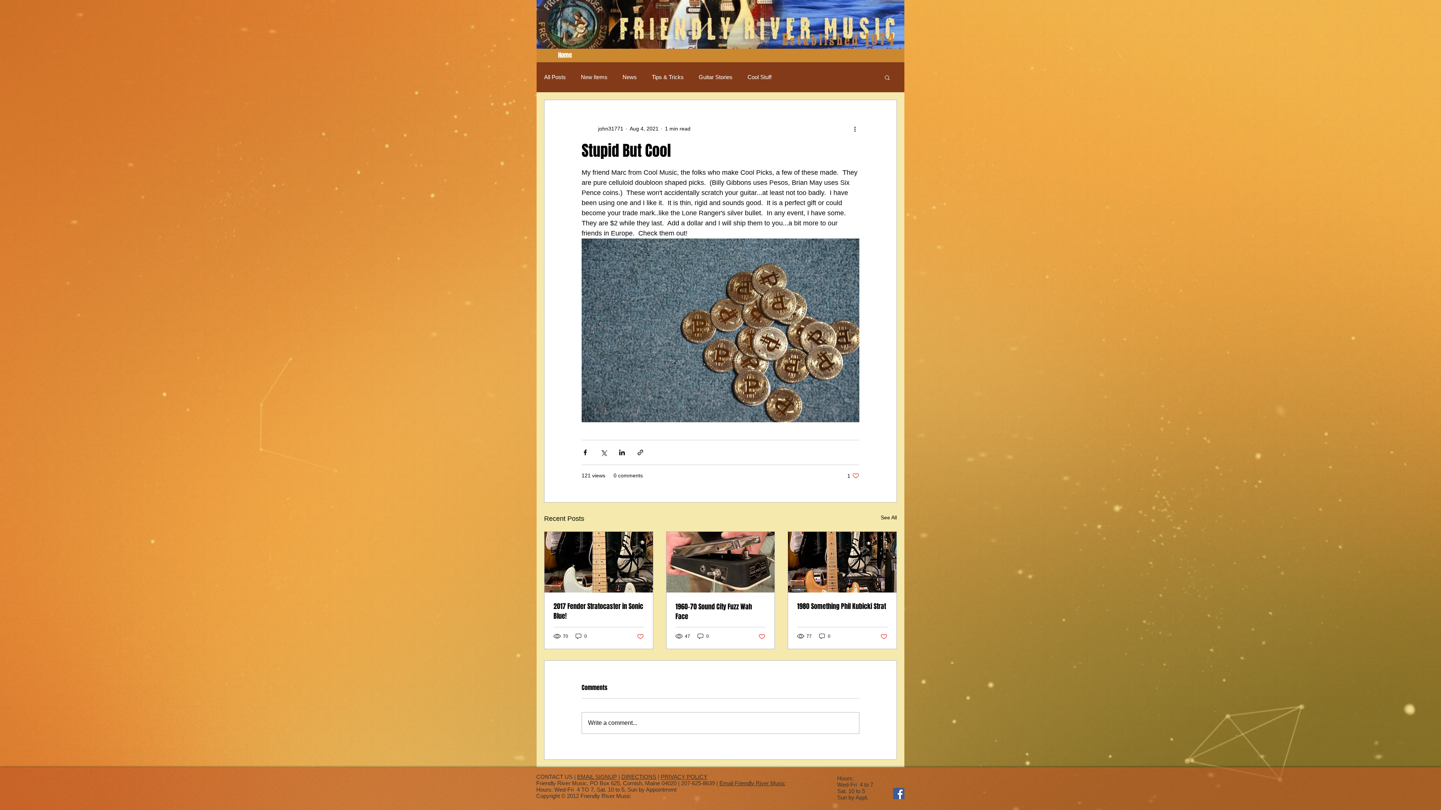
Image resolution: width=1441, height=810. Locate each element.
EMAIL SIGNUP (597, 777)
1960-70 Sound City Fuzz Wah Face (713, 611)
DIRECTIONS (638, 777)
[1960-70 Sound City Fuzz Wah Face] (720, 562)
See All (889, 517)
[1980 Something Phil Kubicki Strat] (842, 562)
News (630, 77)
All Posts (555, 77)
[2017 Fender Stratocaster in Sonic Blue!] (599, 562)
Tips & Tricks (668, 77)
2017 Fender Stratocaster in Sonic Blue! (598, 611)
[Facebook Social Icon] (898, 793)
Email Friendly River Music (752, 783)
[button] (887, 77)
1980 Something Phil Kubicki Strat (841, 606)
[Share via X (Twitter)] (603, 452)
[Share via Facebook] (585, 452)
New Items (594, 77)
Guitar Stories (716, 77)
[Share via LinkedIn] (622, 452)
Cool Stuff (760, 77)
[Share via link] (640, 452)
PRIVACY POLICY (684, 777)
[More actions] (854, 128)
